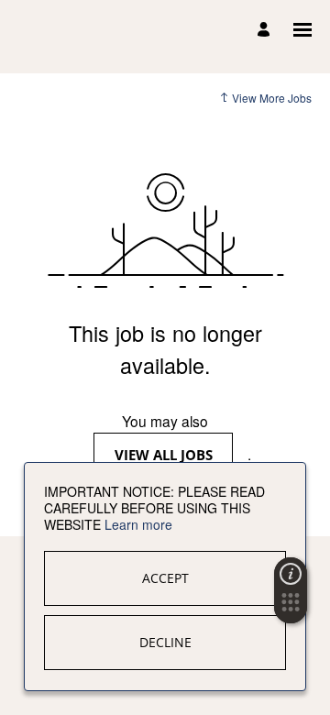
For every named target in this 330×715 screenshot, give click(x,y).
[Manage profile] (266, 30)
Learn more (138, 524)
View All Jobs (164, 455)
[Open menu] (302, 29)
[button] (290, 607)
